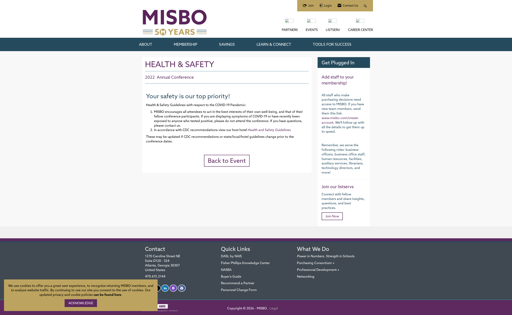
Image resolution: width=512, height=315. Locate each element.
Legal (274, 308)
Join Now (332, 216)
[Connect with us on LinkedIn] (165, 288)
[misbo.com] (290, 23)
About (145, 44)
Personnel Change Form (239, 290)
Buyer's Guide (231, 276)
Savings (227, 44)
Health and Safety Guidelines (269, 130)
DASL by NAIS (231, 256)
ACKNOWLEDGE (80, 303)
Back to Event (227, 160)
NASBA (226, 270)
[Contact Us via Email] (182, 288)
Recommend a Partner (237, 283)
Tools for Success (332, 44)
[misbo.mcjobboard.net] (360, 23)
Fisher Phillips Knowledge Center (245, 263)
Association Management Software (160, 310)
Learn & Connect (274, 44)
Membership (185, 44)
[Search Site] (365, 5)
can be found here (107, 295)
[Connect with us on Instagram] (173, 288)
